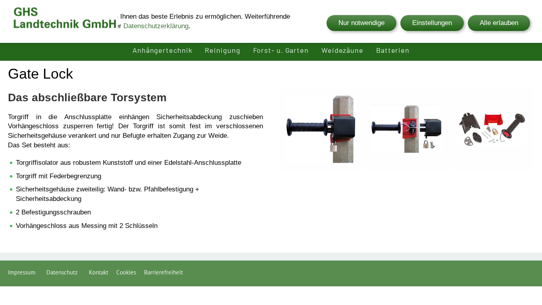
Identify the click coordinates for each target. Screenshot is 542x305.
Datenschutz (63, 272)
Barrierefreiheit (163, 272)
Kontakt (98, 272)
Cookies (126, 272)
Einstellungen (432, 23)
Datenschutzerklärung (155, 26)
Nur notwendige (361, 23)
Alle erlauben (499, 23)
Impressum (23, 272)
